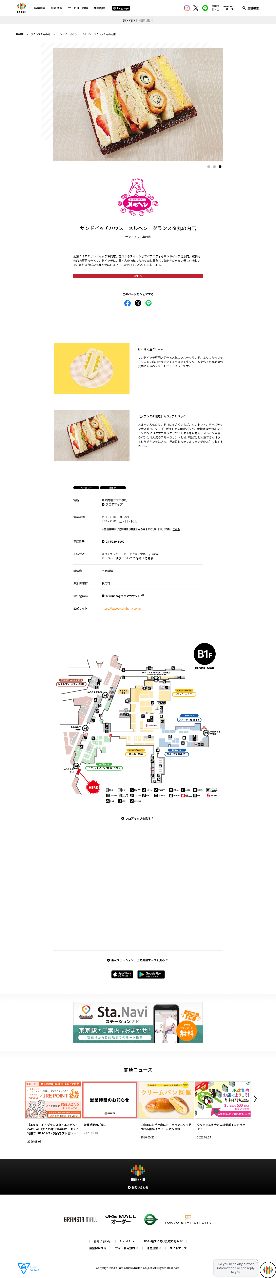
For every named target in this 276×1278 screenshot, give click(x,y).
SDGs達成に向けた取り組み (161, 1241)
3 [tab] (220, 166)
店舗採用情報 (97, 1248)
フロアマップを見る (138, 818)
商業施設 (99, 8)
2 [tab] (214, 166)
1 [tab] (208, 166)
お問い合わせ (102, 1241)
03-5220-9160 (115, 541)
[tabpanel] (138, 104)
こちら (176, 529)
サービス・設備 (78, 8)
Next (255, 1099)
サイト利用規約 (125, 1248)
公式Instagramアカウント (123, 596)
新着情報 (56, 8)
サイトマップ (178, 1248)
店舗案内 (39, 8)
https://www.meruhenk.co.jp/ (121, 608)
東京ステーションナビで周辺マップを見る (138, 960)
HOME (19, 34)
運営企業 (152, 1248)
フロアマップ (114, 504)
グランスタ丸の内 (40, 34)
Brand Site (127, 1241)
